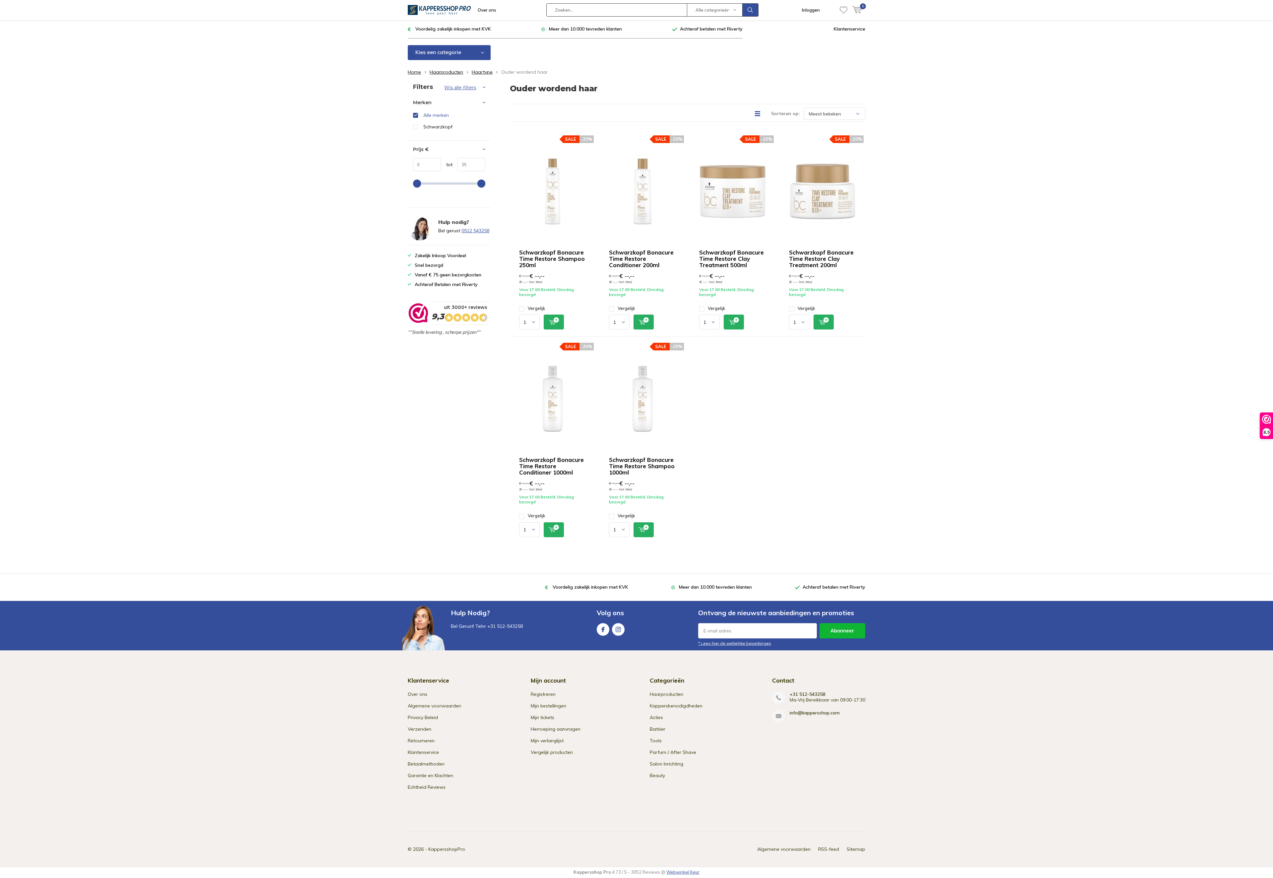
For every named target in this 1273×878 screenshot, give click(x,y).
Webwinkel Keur (682, 872)
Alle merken (436, 115)
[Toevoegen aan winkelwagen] (554, 322)
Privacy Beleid (423, 717)
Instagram (618, 629)
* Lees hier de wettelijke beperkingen (734, 643)
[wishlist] (843, 10)
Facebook (603, 629)
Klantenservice (849, 29)
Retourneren (421, 741)
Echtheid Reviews (427, 787)
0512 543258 (475, 231)
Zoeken (750, 10)
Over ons (487, 10)
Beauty (657, 775)
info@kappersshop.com (815, 713)
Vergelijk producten (552, 752)
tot (447, 165)
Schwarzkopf (438, 127)
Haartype (482, 72)
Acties (656, 717)
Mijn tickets (542, 717)
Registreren (543, 694)
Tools (656, 741)
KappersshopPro (446, 849)
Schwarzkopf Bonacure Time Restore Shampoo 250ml (552, 258)
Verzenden (419, 729)
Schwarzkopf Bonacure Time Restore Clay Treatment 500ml (731, 258)
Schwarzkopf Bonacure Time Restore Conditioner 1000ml (551, 466)
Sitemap (856, 849)
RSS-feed (828, 849)
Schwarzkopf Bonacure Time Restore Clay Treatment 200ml (821, 258)
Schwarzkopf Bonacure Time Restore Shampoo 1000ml (642, 466)
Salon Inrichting (666, 764)
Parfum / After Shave (673, 752)
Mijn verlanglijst (547, 741)
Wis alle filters (460, 88)
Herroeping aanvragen (555, 729)
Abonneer (842, 630)
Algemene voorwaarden (434, 706)
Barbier (657, 729)
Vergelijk (536, 308)
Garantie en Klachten (430, 775)
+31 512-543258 (807, 694)
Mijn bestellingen (548, 706)
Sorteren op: (785, 113)
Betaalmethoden (426, 764)
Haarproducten (446, 72)
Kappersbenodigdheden (676, 706)
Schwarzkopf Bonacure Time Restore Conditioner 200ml (641, 258)
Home (414, 72)
